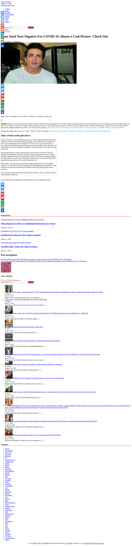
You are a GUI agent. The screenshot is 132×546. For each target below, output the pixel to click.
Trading (7, 530)
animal (7, 449)
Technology (9, 521)
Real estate (8, 510)
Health (7, 16)
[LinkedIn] (66, 102)
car (6, 458)
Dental (7, 465)
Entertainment (9, 14)
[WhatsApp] (66, 105)
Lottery (7, 499)
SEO (6, 512)
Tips (6, 525)
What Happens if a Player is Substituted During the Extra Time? (28, 224)
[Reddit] (66, 99)
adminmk (17, 41)
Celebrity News (10, 460)
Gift (6, 488)
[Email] (66, 92)
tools (6, 527)
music (7, 504)
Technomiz (68, 543)
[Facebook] (66, 85)
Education (8, 469)
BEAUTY (8, 452)
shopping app (9, 514)
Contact (7, 9)
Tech (6, 20)
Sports (7, 18)
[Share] (66, 112)
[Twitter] (66, 89)
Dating (7, 464)
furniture (8, 480)
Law (6, 497)
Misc (6, 501)
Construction (9, 462)
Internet (7, 493)
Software (8, 516)
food (6, 477)
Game (7, 482)
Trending (8, 534)
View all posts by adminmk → (11, 280)
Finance (7, 475)
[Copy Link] (66, 109)
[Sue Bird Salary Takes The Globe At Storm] (16, 242)
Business (8, 13)
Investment (8, 495)
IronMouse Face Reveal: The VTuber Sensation (21, 235)
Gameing (8, 484)
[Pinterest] (66, 95)
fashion (7, 473)
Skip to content (6, 2)
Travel (7, 532)
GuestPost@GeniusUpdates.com (93, 543)
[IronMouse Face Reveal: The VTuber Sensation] (17, 231)
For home (8, 478)
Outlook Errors (10, 506)
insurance (8, 491)
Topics (7, 529)
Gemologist (8, 486)
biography (8, 454)
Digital (7, 467)
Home (7, 11)
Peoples (7, 508)
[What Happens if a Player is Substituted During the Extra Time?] (22, 219)
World (7, 22)
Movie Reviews (10, 503)
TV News (8, 536)
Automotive (9, 451)
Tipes (6, 523)
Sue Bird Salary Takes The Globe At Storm (19, 247)
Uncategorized (9, 538)
